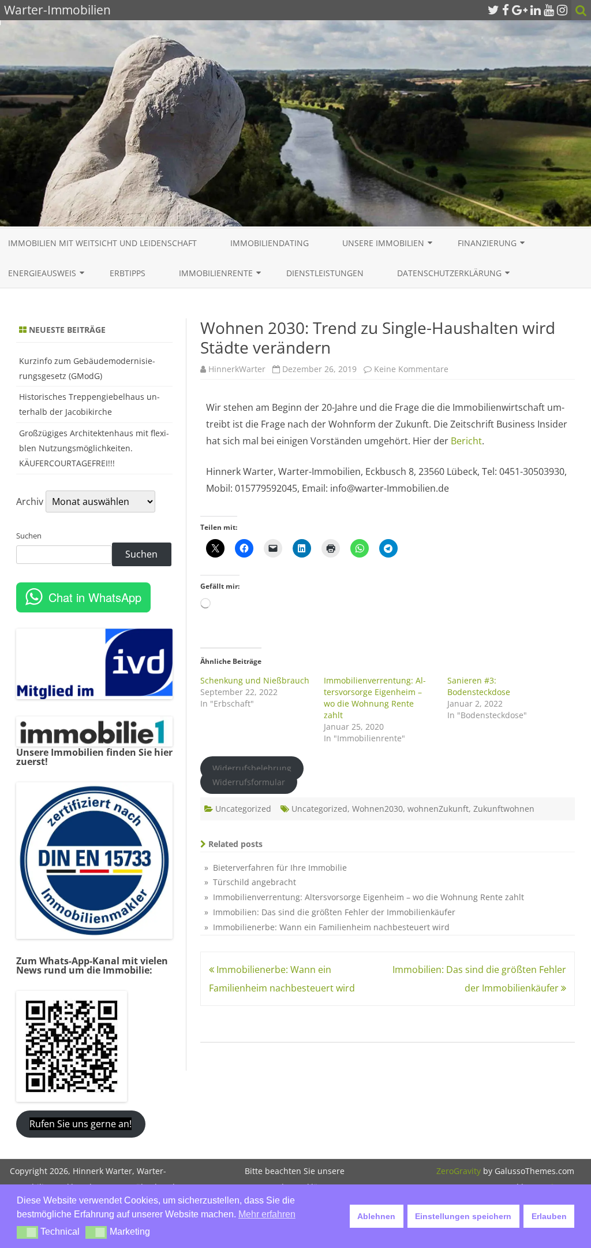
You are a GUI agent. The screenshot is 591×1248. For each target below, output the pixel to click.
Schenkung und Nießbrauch (254, 680)
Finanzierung (487, 242)
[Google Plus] (520, 10)
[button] (27, 1232)
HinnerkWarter (236, 368)
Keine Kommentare (411, 368)
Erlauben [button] (549, 1216)
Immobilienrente (216, 273)
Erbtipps (127, 273)
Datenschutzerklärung (449, 273)
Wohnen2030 (377, 808)
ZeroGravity (458, 1170)
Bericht (466, 440)
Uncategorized (243, 808)
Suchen (29, 535)
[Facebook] (505, 10)
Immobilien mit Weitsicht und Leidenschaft (102, 242)
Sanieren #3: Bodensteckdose (478, 686)
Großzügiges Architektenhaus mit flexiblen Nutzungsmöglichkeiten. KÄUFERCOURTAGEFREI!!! (94, 448)
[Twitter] (493, 10)
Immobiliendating (269, 242)
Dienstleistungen (325, 273)
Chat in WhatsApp (94, 597)
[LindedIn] (535, 10)
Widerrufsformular (248, 782)
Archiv (29, 501)
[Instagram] (562, 10)
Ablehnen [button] (376, 1216)
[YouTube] (549, 10)
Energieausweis (42, 273)
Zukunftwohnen (503, 808)
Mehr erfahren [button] (267, 1214)
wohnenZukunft (438, 808)
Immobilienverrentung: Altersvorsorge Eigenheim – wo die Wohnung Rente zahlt (375, 697)
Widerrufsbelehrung (251, 768)
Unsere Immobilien (383, 242)
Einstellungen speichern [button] (463, 1216)
